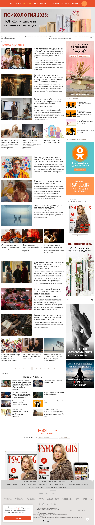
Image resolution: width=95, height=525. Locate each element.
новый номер (71, 199)
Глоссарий (74, 4)
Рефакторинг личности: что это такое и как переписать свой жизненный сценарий (49, 317)
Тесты (84, 4)
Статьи (18, 4)
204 (54, 368)
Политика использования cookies (56, 484)
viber (39, 504)
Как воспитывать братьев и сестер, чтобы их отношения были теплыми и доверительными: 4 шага (47, 292)
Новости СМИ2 (5, 373)
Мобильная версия (60, 487)
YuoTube (55, 504)
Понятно (18, 518)
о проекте (26, 481)
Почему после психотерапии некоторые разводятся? (47, 182)
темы (34, 4)
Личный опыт (44, 4)
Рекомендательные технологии (78, 484)
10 (23, 368)
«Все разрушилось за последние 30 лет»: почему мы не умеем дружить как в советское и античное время (49, 265)
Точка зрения (26, 4)
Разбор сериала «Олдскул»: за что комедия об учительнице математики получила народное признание (48, 102)
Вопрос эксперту (59, 481)
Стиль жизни (55, 4)
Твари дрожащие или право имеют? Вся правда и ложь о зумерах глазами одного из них (48, 159)
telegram (43, 504)
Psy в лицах (65, 4)
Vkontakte (47, 504)
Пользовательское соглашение (35, 484)
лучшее (11, 4)
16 (48, 368)
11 (27, 368)
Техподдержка (48, 487)
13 (36, 368)
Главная (3, 41)
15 (44, 368)
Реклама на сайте (35, 481)
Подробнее (80, 235)
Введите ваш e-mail (44, 437)
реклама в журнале (47, 481)
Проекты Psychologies (36, 487)
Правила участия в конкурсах (16, 484)
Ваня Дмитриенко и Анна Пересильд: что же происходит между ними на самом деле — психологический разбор (48, 78)
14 (40, 368)
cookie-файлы (17, 509)
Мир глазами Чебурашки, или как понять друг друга (48, 206)
